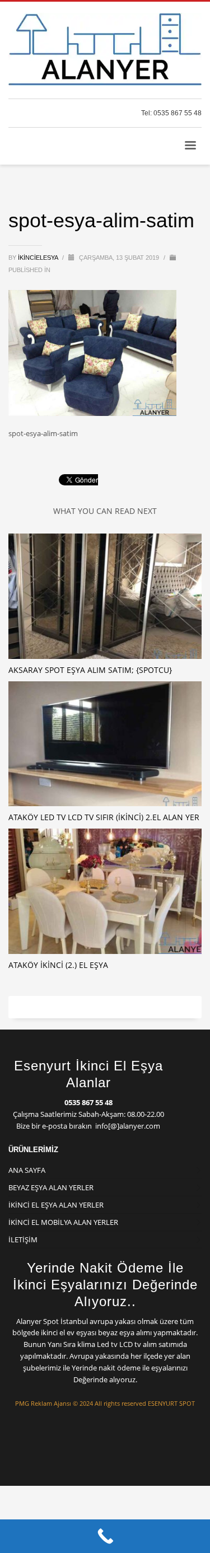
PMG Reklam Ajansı (43, 1403)
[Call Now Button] (105, 1536)
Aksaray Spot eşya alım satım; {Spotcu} (90, 670)
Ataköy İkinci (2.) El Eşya (58, 965)
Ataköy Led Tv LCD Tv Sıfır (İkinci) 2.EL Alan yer (103, 817)
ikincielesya (38, 257)
